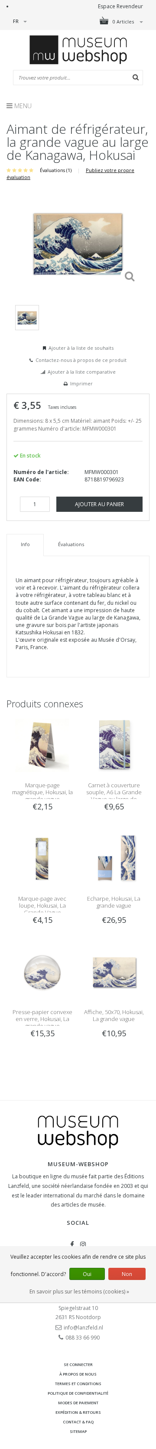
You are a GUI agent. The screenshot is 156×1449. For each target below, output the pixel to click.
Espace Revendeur (120, 6)
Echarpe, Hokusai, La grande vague (113, 902)
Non (127, 1274)
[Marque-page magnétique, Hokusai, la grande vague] (42, 745)
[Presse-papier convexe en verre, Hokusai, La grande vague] (42, 971)
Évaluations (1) (56, 170)
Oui (87, 1274)
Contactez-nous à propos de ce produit (81, 360)
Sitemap (78, 1431)
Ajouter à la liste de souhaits (81, 348)
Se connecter (78, 1364)
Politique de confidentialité (78, 1393)
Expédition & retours (78, 1412)
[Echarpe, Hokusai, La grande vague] (113, 858)
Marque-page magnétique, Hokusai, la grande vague (42, 792)
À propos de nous (78, 1374)
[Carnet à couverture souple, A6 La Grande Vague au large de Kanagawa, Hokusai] (113, 745)
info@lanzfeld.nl (83, 1327)
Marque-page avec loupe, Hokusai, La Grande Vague (42, 905)
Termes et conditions (78, 1383)
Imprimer (81, 383)
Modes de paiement (78, 1403)
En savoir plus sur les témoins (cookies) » (79, 1291)
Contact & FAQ (78, 1422)
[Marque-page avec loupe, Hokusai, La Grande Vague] (42, 858)
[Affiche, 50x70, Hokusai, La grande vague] (113, 971)
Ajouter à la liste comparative (82, 371)
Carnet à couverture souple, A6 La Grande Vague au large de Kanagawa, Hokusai (114, 795)
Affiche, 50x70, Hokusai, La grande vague (114, 1015)
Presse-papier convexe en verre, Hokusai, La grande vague (42, 1019)
